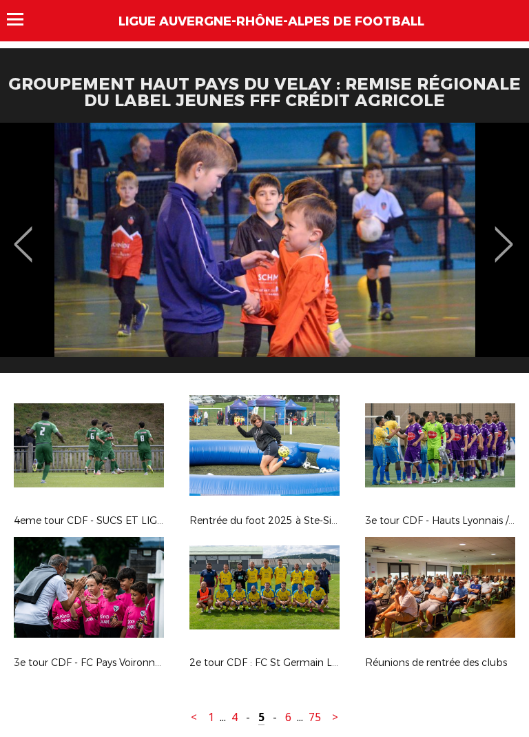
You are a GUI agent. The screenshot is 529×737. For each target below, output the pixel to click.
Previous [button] (23, 234)
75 (315, 717)
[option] (264, 253)
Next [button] (504, 234)
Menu (22, 19)
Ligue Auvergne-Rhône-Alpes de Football (271, 21)
